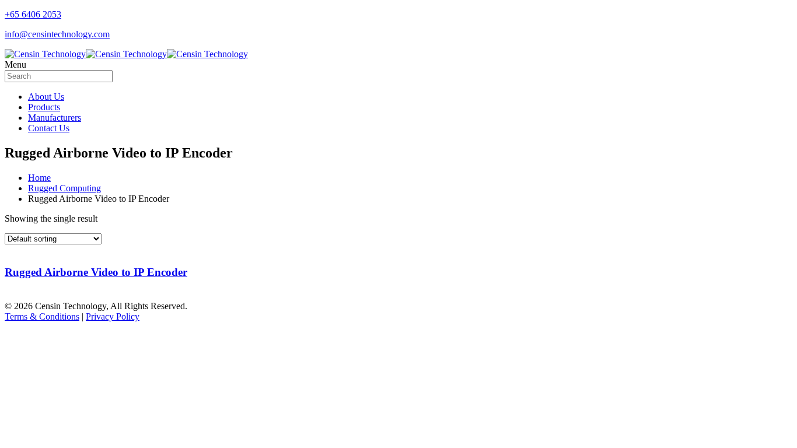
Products (44, 107)
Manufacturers (54, 118)
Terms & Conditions (42, 316)
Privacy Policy (112, 316)
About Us (46, 97)
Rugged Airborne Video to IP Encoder (96, 272)
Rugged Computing (64, 188)
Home (39, 178)
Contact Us (48, 128)
